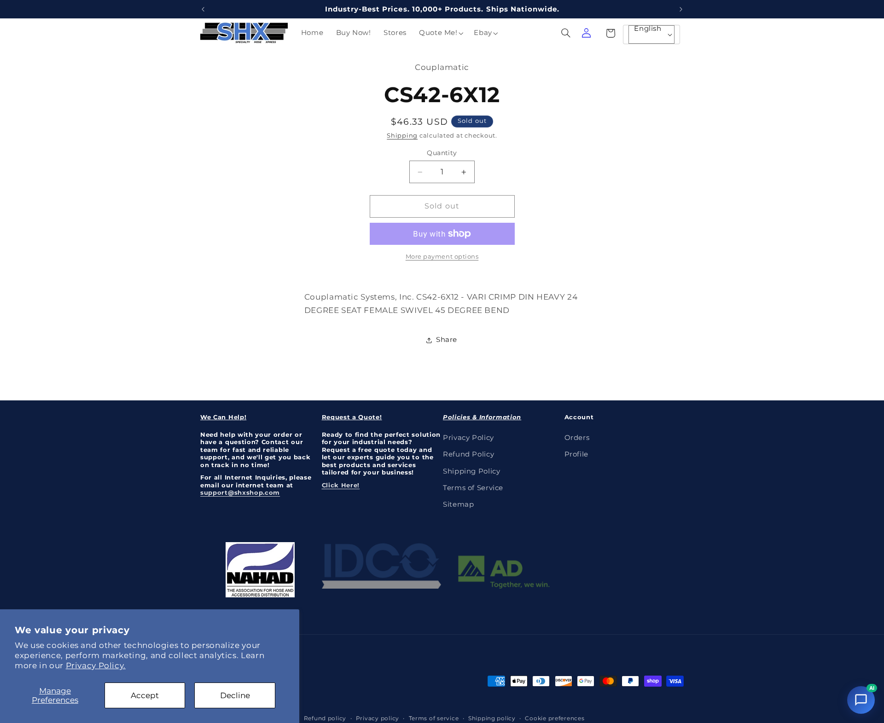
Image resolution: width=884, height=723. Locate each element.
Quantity (442, 152)
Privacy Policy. (96, 665)
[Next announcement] (681, 9)
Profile (576, 454)
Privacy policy (377, 718)
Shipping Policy (471, 471)
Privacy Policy (468, 437)
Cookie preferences (554, 718)
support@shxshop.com (240, 492)
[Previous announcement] (203, 9)
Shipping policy (492, 718)
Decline (235, 695)
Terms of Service (473, 487)
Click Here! (341, 484)
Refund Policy (468, 454)
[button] (440, 33)
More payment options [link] (442, 256)
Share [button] (446, 339)
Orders (577, 437)
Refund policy (325, 718)
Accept (145, 695)
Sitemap (458, 504)
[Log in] (586, 33)
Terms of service (434, 718)
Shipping (402, 136)
